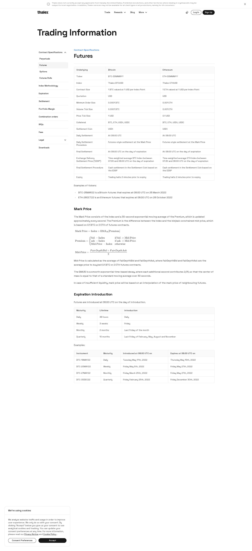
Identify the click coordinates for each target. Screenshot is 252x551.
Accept (52, 540)
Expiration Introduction (93, 294)
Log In (196, 12)
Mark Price (82, 209)
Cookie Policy (49, 534)
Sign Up (208, 12)
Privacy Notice (31, 534)
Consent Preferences (22, 540)
